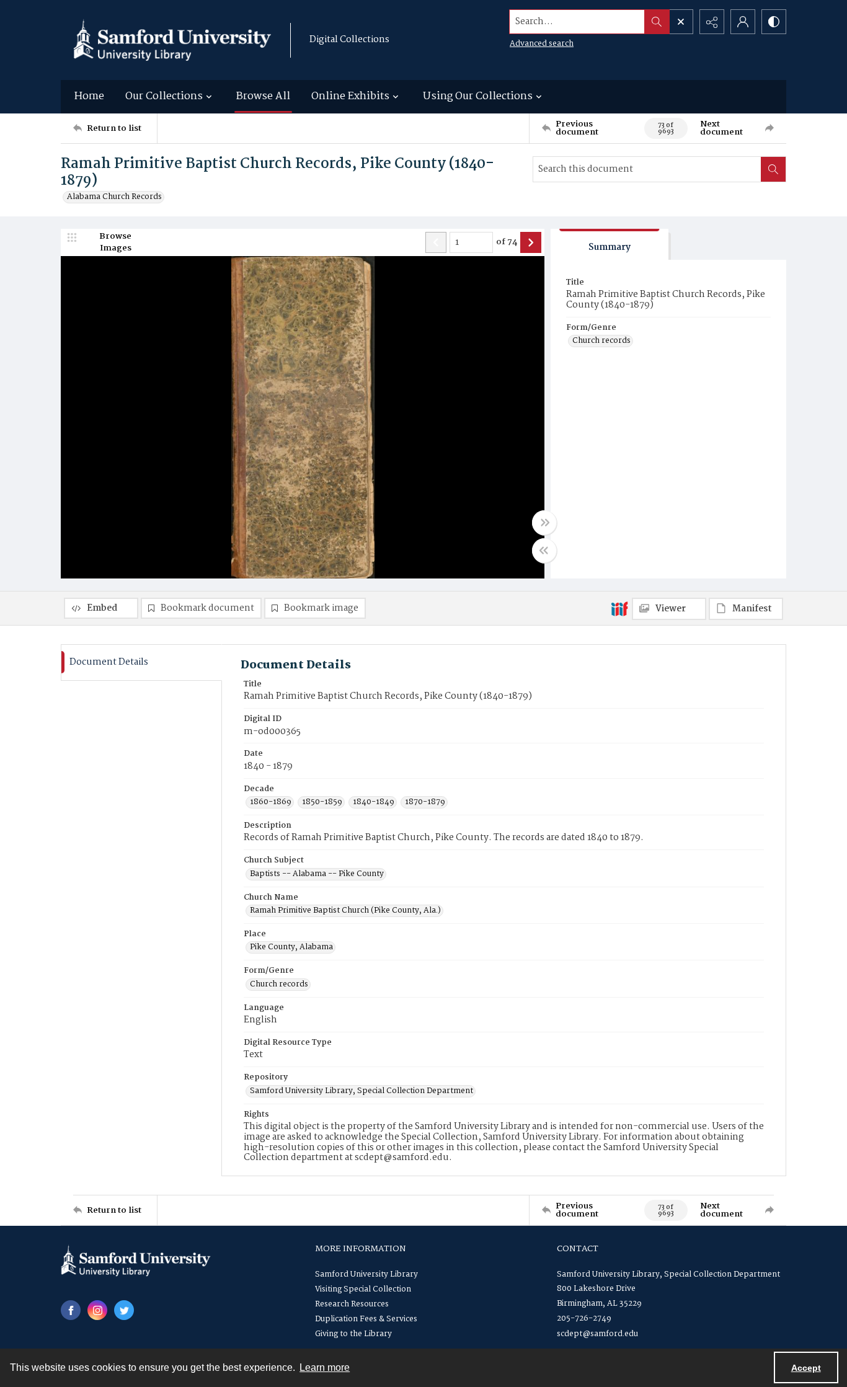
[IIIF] (619, 608)
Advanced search (542, 43)
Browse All (263, 96)
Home (89, 96)
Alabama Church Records (114, 197)
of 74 (506, 242)
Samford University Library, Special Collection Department (361, 1091)
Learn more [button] (324, 1367)
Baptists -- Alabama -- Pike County (317, 874)
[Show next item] (530, 242)
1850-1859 (322, 802)
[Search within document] (773, 169)
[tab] (609, 244)
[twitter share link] (124, 1310)
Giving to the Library (353, 1333)
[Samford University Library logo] (172, 40)
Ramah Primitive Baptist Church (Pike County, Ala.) (345, 911)
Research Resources (352, 1304)
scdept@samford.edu (597, 1333)
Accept (806, 1368)
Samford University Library (366, 1274)
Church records (601, 341)
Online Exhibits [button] (350, 96)
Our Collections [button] (164, 96)
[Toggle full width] (544, 522)
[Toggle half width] (544, 550)
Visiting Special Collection (363, 1289)
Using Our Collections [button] (478, 96)
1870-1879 (425, 802)
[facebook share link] (71, 1310)
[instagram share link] (97, 1310)
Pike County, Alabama (291, 947)
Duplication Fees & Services (366, 1319)
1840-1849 (373, 802)
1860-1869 (270, 802)
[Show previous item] (435, 242)
